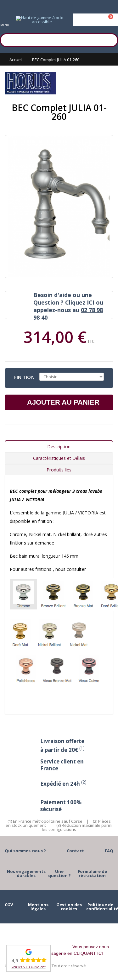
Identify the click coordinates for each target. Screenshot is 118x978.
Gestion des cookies (69, 907)
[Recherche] (110, 39)
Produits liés (59, 470)
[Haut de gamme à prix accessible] (39, 20)
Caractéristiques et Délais (59, 458)
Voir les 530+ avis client (29, 967)
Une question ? (59, 873)
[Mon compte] (95, 19)
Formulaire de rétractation (92, 873)
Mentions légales (38, 907)
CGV (9, 904)
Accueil (16, 59)
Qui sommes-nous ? (25, 850)
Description (58, 446)
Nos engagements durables (26, 873)
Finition (24, 377)
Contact (75, 850)
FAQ (109, 850)
